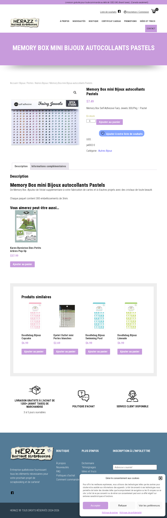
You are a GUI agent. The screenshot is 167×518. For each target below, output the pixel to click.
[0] (153, 11)
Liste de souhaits (108, 12)
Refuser (122, 505)
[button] (160, 478)
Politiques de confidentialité (131, 512)
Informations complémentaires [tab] (48, 166)
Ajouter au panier (109, 122)
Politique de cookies (110, 512)
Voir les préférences (149, 505)
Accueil (14, 83)
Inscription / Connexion (138, 12)
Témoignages (89, 467)
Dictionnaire (88, 463)
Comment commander (68, 479)
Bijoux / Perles (26, 83)
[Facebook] (119, 11)
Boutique (93, 21)
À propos (64, 21)
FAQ (58, 471)
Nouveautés (79, 21)
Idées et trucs (147, 21)
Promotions (130, 21)
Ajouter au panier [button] (22, 264)
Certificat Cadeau (111, 21)
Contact (151, 28)
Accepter (95, 505)
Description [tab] (21, 166)
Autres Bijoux (41, 83)
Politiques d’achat (65, 475)
